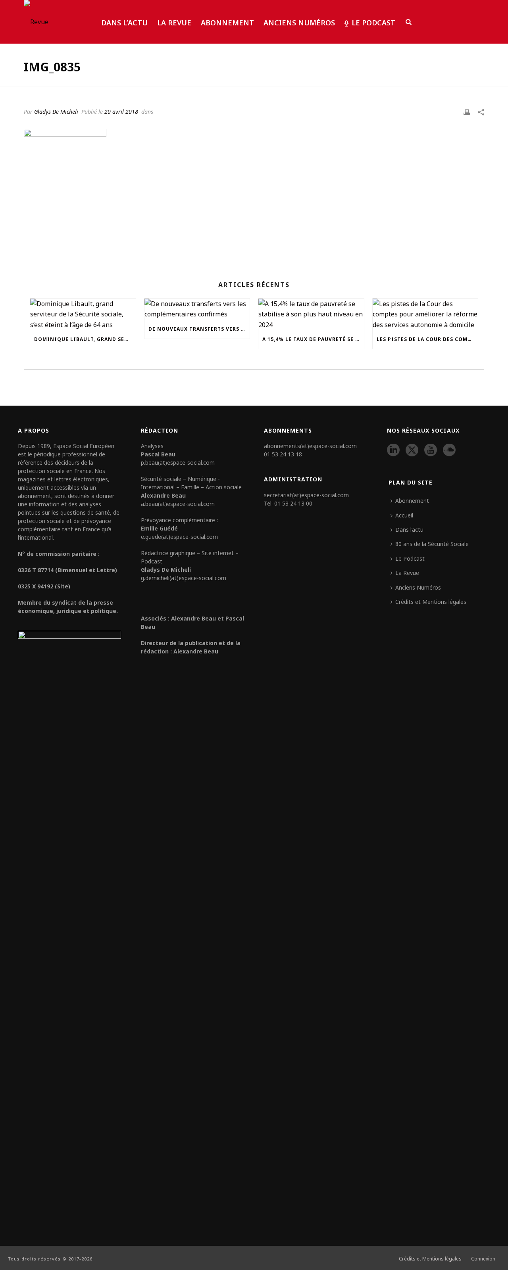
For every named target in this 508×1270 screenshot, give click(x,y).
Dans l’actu (124, 22)
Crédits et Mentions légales (430, 601)
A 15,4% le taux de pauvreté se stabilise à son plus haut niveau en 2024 (313, 339)
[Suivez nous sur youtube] (430, 450)
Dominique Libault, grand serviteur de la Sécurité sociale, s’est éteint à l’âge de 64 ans (85, 339)
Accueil (404, 515)
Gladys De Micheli (56, 111)
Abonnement (227, 22)
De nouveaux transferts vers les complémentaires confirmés (199, 329)
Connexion (483, 1259)
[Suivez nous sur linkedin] (393, 450)
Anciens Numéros (299, 22)
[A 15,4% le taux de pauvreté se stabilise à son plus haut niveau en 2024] (311, 314)
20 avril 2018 (121, 111)
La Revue (174, 22)
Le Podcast (373, 22)
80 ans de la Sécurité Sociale (432, 544)
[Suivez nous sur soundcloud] (449, 450)
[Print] (467, 111)
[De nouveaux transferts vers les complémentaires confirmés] (197, 309)
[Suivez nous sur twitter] (412, 450)
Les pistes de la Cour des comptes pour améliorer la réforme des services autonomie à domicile (427, 339)
